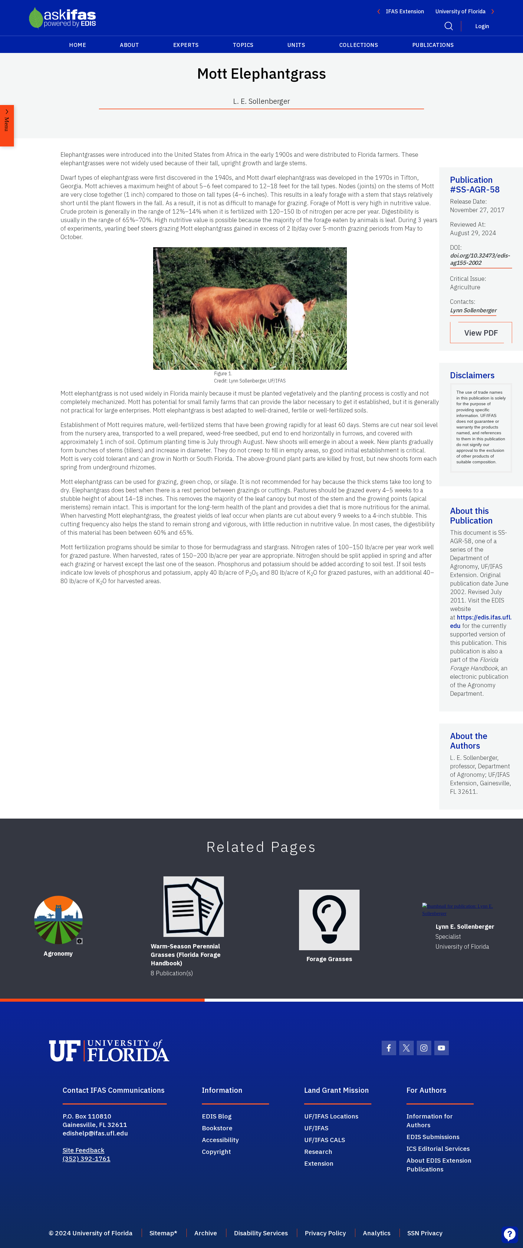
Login (482, 26)
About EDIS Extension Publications (439, 1164)
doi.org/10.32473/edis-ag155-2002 (480, 259)
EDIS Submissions (432, 1136)
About (129, 44)
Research (318, 1151)
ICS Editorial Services (438, 1148)
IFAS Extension (405, 11)
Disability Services (261, 1233)
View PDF (481, 332)
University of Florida (460, 11)
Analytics (376, 1233)
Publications (433, 44)
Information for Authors (429, 1120)
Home (77, 44)
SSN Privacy (424, 1233)
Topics (243, 44)
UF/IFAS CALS (324, 1139)
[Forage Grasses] (329, 920)
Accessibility (220, 1139)
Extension (319, 1163)
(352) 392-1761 (86, 1158)
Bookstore (217, 1128)
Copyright (216, 1151)
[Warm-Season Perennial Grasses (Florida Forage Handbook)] (193, 906)
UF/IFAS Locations (331, 1116)
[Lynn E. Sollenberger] (464, 910)
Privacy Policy (325, 1233)
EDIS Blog (217, 1116)
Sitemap (162, 1233)
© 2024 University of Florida (91, 1233)
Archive (205, 1233)
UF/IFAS (316, 1128)
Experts (186, 44)
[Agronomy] (58, 920)
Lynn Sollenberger (473, 310)
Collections (358, 44)
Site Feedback (83, 1150)
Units (296, 44)
